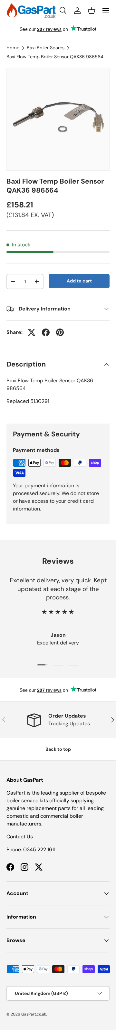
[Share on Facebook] (46, 332)
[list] (58, 119)
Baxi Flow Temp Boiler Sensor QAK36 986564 (54, 57)
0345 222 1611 (39, 849)
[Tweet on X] (31, 332)
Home (12, 48)
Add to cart (79, 281)
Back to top (58, 749)
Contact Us (19, 836)
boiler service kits (27, 800)
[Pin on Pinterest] (60, 332)
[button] (91, 11)
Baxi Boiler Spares (45, 48)
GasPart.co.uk (33, 1014)
